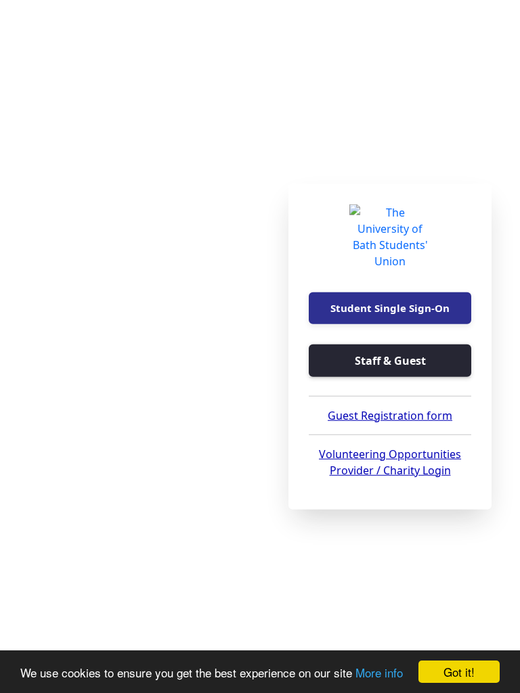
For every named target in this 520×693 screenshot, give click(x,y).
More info (379, 672)
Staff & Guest (390, 360)
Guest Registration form (390, 414)
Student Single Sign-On (390, 308)
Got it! (459, 671)
